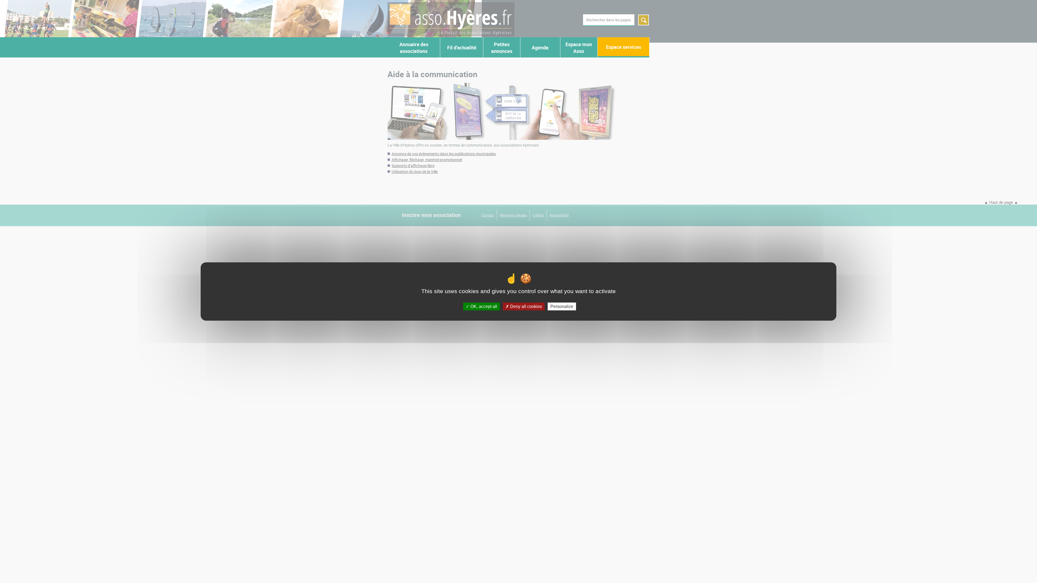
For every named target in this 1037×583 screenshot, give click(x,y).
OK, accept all (483, 306)
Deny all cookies (525, 306)
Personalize (561, 306)
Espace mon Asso (578, 47)
